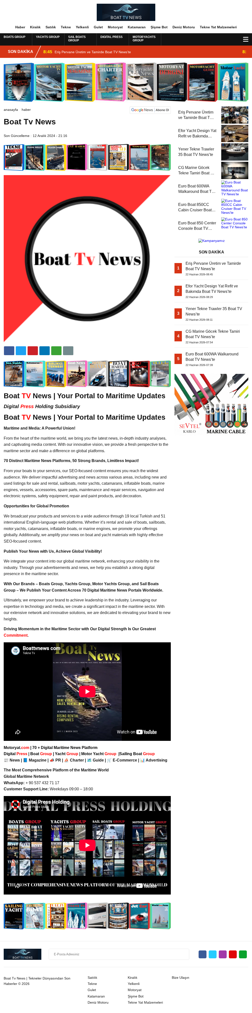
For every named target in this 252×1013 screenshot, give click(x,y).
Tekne (66, 27)
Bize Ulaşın (180, 978)
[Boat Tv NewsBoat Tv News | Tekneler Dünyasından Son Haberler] (126, 12)
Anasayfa (11, 110)
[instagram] (223, 954)
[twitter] (21, 350)
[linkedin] (32, 350)
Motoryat (115, 27)
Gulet (98, 27)
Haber (20, 27)
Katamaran (137, 27)
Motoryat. (16, 748)
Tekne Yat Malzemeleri (218, 27)
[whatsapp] (243, 954)
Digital (16, 754)
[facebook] (9, 350)
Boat (41, 754)
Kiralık (35, 27)
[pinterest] (44, 350)
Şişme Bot (159, 27)
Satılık (51, 27)
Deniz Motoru (184, 27)
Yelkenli (82, 27)
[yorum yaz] (68, 350)
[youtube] (233, 954)
